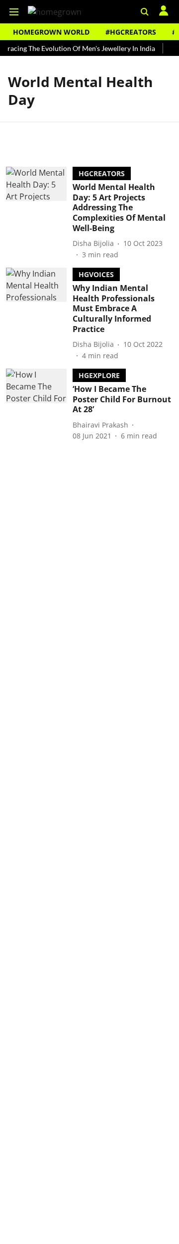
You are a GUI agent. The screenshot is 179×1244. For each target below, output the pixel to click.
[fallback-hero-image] (39, 213)
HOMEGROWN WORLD (51, 32)
